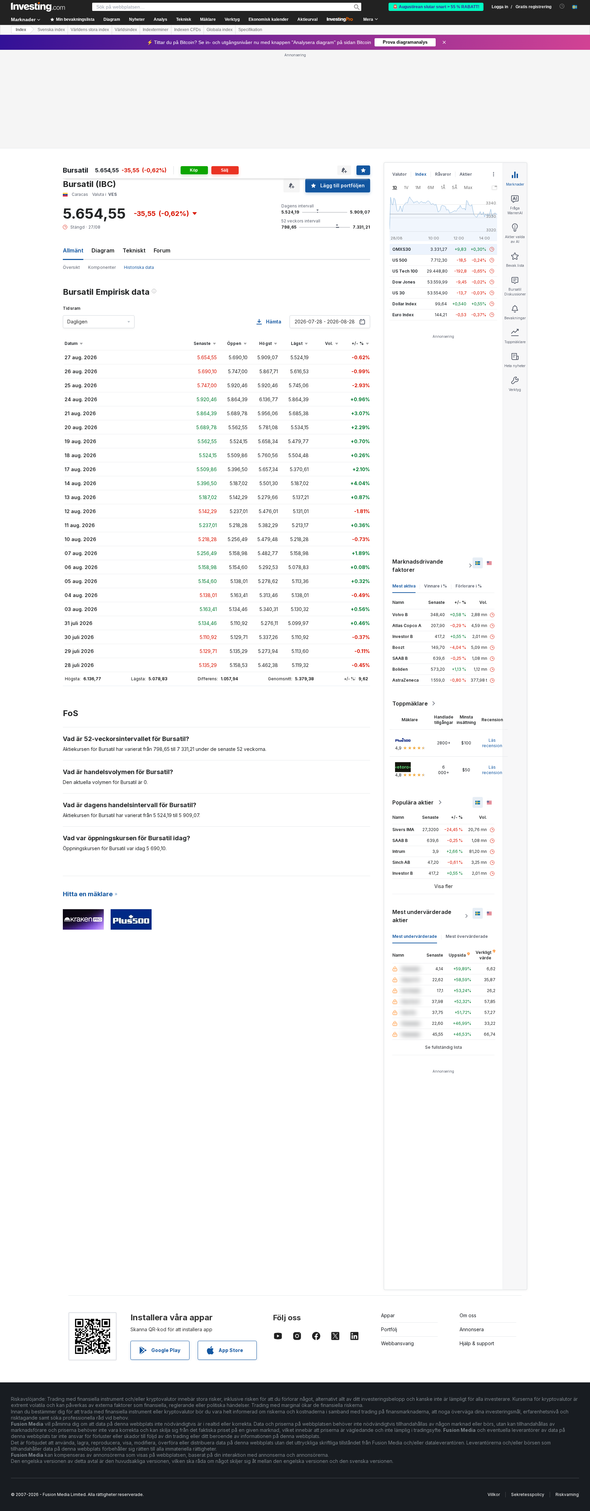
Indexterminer (155, 29)
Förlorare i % (468, 586)
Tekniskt (134, 250)
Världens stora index (90, 29)
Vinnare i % (435, 586)
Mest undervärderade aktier (421, 916)
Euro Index (403, 314)
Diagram (103, 250)
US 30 (398, 292)
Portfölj (389, 1329)
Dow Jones (403, 282)
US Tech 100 (405, 271)
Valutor (399, 174)
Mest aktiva (404, 586)
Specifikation (250, 29)
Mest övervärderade (467, 936)
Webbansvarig (397, 1343)
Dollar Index (404, 303)
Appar (388, 1315)
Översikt (71, 267)
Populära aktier (413, 802)
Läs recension (492, 743)
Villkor (494, 1494)
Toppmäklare (410, 703)
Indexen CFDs (187, 29)
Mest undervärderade (414, 936)
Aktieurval (307, 19)
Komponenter (102, 267)
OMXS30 (401, 249)
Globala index (220, 29)
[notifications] (562, 6)
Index (21, 29)
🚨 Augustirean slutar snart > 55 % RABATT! (436, 6)
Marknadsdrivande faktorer (417, 565)
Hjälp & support (477, 1343)
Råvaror (443, 174)
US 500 (399, 260)
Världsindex (126, 29)
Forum (162, 250)
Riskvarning (567, 1494)
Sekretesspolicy (527, 1494)
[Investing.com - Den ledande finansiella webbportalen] (38, 7)
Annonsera (472, 1329)
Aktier (466, 174)
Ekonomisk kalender (269, 19)
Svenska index (51, 29)
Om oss (468, 1315)
